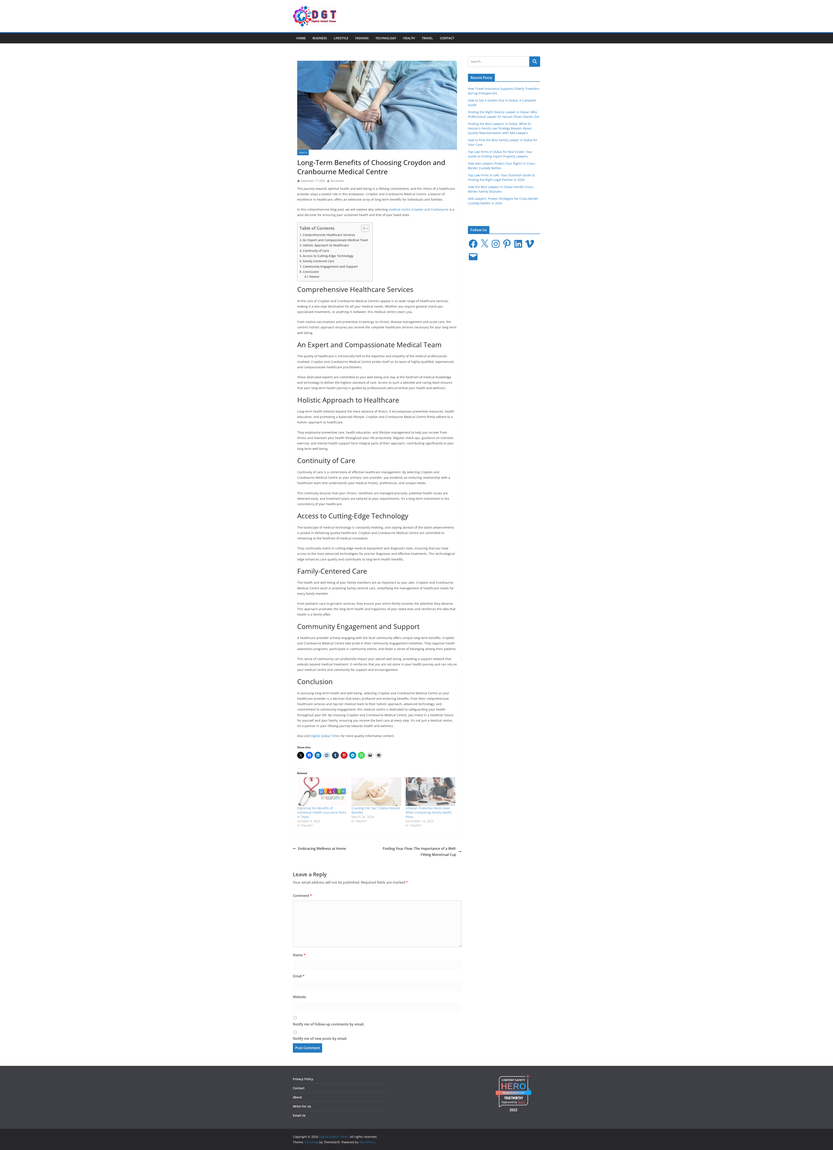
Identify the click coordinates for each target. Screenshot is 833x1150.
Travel (427, 38)
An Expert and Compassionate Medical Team (335, 240)
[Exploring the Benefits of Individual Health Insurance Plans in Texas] (322, 791)
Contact (447, 38)
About (297, 1097)
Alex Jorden (337, 181)
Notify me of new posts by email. (320, 1038)
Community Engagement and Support (330, 266)
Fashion (362, 38)
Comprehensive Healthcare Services (329, 235)
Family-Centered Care (318, 261)
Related (314, 276)
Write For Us (302, 1106)
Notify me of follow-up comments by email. (328, 1024)
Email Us (299, 1115)
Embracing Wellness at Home (322, 848)
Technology (386, 38)
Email (299, 976)
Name (299, 955)
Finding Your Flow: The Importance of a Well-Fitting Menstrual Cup (419, 851)
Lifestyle (341, 38)
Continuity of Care (316, 251)
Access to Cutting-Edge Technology (328, 256)
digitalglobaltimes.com (513, 1092)
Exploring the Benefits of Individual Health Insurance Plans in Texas (321, 812)
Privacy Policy (303, 1079)
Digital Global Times (325, 736)
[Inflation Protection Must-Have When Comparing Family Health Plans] (431, 791)
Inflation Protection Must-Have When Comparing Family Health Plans (429, 812)
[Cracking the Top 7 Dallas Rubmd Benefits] (376, 791)
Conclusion (311, 272)
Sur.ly (521, 1102)
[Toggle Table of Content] (363, 228)
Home (301, 38)
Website (299, 996)
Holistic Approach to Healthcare (326, 245)
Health (409, 38)
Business (320, 38)
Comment (302, 895)
